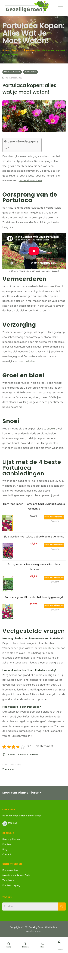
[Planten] (25, 943)
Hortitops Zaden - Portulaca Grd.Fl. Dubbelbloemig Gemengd (34, 507)
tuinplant (34, 755)
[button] (59, 941)
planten (15, 51)
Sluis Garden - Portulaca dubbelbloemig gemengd (34, 537)
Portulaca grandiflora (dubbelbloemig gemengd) (34, 598)
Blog (42, 947)
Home (5, 51)
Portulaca (23, 755)
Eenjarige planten (12, 72)
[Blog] (42, 943)
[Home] (8, 943)
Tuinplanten (28, 51)
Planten (25, 947)
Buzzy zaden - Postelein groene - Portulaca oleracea (34, 567)
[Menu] (60, 8)
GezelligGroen (36, 928)
